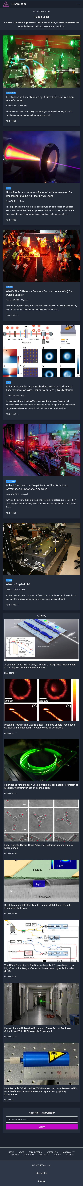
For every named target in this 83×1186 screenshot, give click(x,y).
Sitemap (41, 1181)
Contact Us (41, 1173)
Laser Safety (68, 1152)
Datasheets (52, 1152)
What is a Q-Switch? (18, 584)
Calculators (35, 1152)
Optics (9, 580)
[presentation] (41, 61)
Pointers (14, 1155)
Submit (42, 1127)
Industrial (10, 93)
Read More (12, 121)
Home (11, 1152)
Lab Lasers (44, 1155)
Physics (9, 287)
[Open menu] (77, 4)
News (8, 188)
